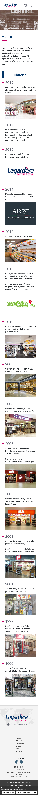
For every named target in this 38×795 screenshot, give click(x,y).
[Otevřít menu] (34, 5)
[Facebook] (21, 762)
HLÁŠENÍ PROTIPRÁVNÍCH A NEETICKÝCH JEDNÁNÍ (19, 773)
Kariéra (19, 751)
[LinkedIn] (16, 762)
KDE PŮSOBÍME (19, 743)
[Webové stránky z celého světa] (26, 5)
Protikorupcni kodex (19, 777)
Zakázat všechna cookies (26, 792)
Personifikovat (8, 792)
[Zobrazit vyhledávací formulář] (30, 5)
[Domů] (10, 5)
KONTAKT (19, 749)
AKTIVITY (19, 741)
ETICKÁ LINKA (19, 767)
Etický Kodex (19, 770)
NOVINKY (19, 746)
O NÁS (19, 738)
